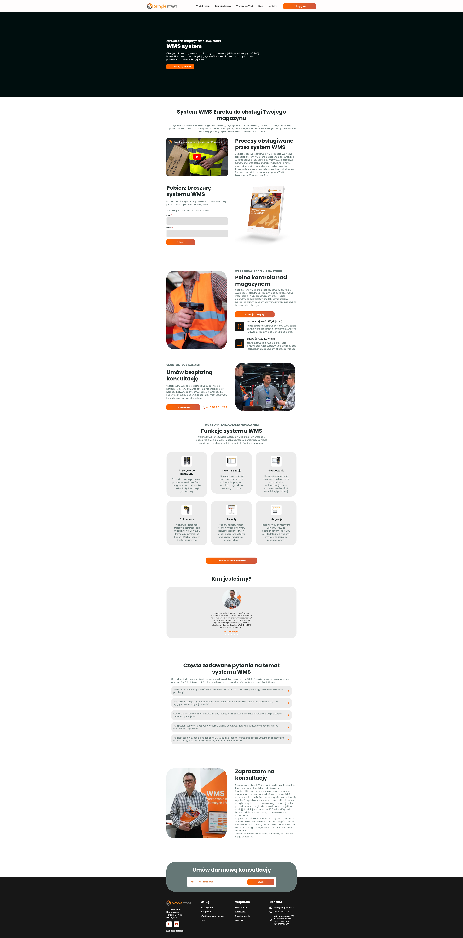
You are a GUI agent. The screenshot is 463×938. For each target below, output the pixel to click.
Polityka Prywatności (174, 931)
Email (169, 228)
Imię (169, 215)
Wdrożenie (240, 911)
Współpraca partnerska (212, 916)
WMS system (203, 6)
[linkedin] (169, 924)
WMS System (207, 907)
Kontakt (272, 6)
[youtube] (176, 924)
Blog (260, 6)
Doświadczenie (223, 6)
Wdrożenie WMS (245, 6)
